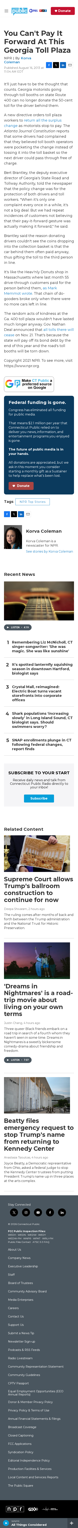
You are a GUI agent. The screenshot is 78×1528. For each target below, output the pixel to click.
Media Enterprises (20, 1300)
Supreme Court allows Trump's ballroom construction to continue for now (38, 890)
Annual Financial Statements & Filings (34, 1419)
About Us (14, 1249)
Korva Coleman (17, 60)
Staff (11, 1274)
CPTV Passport (18, 1383)
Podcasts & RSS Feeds (24, 1350)
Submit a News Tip (21, 1333)
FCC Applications (19, 1444)
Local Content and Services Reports (33, 1477)
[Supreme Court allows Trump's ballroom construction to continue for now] (37, 853)
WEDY (42, 1234)
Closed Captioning (20, 1435)
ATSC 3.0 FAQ (41, 1241)
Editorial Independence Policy (29, 1460)
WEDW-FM (14, 1238)
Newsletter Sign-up (21, 1341)
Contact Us (16, 1316)
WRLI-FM (47, 1238)
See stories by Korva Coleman (49, 551)
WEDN (22, 1234)
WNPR (27, 1238)
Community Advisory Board (27, 1291)
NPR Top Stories (33, 502)
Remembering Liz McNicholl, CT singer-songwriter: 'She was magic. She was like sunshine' (42, 646)
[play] (6, 1523)
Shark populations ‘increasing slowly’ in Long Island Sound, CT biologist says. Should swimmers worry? (42, 720)
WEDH (12, 1234)
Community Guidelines (24, 1375)
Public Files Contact (19, 1241)
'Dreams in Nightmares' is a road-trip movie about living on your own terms (38, 1000)
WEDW (32, 1234)
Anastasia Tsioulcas (17, 1157)
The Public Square (20, 1485)
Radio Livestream (20, 1358)
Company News (19, 1258)
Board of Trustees (20, 1283)
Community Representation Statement (36, 1366)
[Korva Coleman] (13, 537)
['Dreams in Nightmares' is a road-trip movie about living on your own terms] (37, 960)
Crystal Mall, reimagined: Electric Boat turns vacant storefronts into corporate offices (37, 693)
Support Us (16, 1325)
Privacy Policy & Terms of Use (28, 1410)
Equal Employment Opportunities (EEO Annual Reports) (35, 1393)
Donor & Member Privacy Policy (30, 1402)
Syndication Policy (20, 1452)
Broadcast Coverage (22, 1427)
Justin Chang (13, 1023)
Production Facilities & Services (29, 1469)
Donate (64, 11)
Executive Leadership (23, 1266)
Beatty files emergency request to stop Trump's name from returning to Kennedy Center (39, 1134)
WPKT (36, 1238)
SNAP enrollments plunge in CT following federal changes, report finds (42, 744)
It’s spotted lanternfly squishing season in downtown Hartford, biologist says (42, 669)
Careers (13, 1308)
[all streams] (72, 1523)
